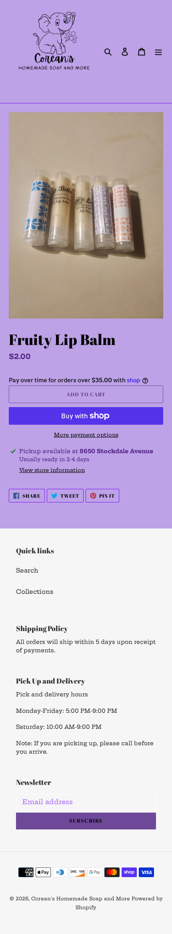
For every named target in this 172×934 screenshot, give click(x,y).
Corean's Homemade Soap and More (81, 899)
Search (27, 570)
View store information (52, 470)
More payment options (86, 435)
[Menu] (158, 51)
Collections (34, 591)
